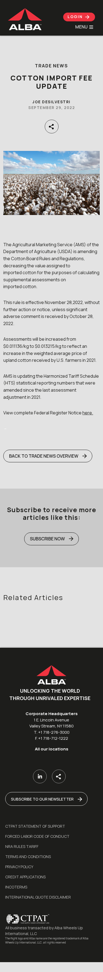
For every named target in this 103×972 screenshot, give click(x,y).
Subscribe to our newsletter (42, 799)
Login (76, 16)
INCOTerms (16, 887)
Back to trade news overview (43, 456)
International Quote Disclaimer (38, 897)
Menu (81, 27)
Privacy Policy (19, 866)
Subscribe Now (47, 539)
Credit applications (25, 876)
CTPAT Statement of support (35, 826)
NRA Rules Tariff (21, 846)
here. (87, 413)
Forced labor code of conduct (37, 836)
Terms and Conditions (28, 856)
